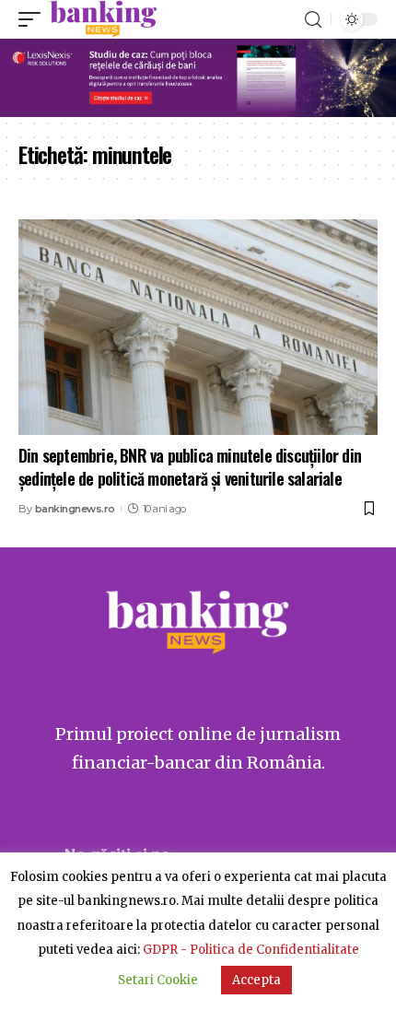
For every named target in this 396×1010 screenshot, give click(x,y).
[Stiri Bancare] (103, 19)
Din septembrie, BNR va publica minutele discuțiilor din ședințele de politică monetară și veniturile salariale (189, 466)
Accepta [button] (256, 980)
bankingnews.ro (75, 508)
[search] (313, 20)
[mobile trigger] (34, 19)
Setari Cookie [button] (158, 980)
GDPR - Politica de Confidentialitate (251, 949)
